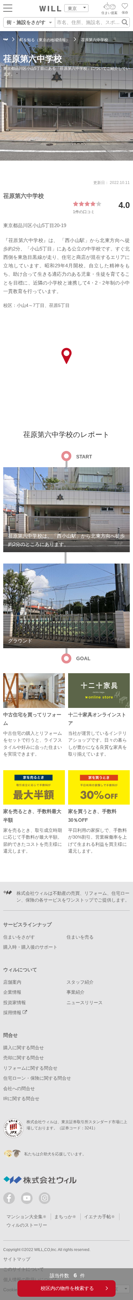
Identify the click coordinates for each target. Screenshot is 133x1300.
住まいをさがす (19, 937)
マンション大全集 (24, 1216)
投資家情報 (14, 1002)
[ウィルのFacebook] (10, 1199)
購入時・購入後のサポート (30, 947)
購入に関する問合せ (23, 1047)
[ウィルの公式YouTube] (28, 1199)
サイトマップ (16, 1259)
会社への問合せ (19, 1088)
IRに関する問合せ (21, 1098)
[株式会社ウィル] (5, 40)
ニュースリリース (84, 1002)
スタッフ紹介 (80, 982)
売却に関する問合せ (23, 1057)
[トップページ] (50, 9)
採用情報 (13, 1012)
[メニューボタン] (7, 8)
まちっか (63, 1216)
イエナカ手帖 (97, 1216)
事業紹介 (75, 992)
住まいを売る (80, 937)
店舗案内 (12, 982)
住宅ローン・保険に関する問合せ (37, 1078)
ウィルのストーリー (26, 1225)
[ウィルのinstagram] (44, 1198)
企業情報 (12, 992)
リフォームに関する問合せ (30, 1068)
